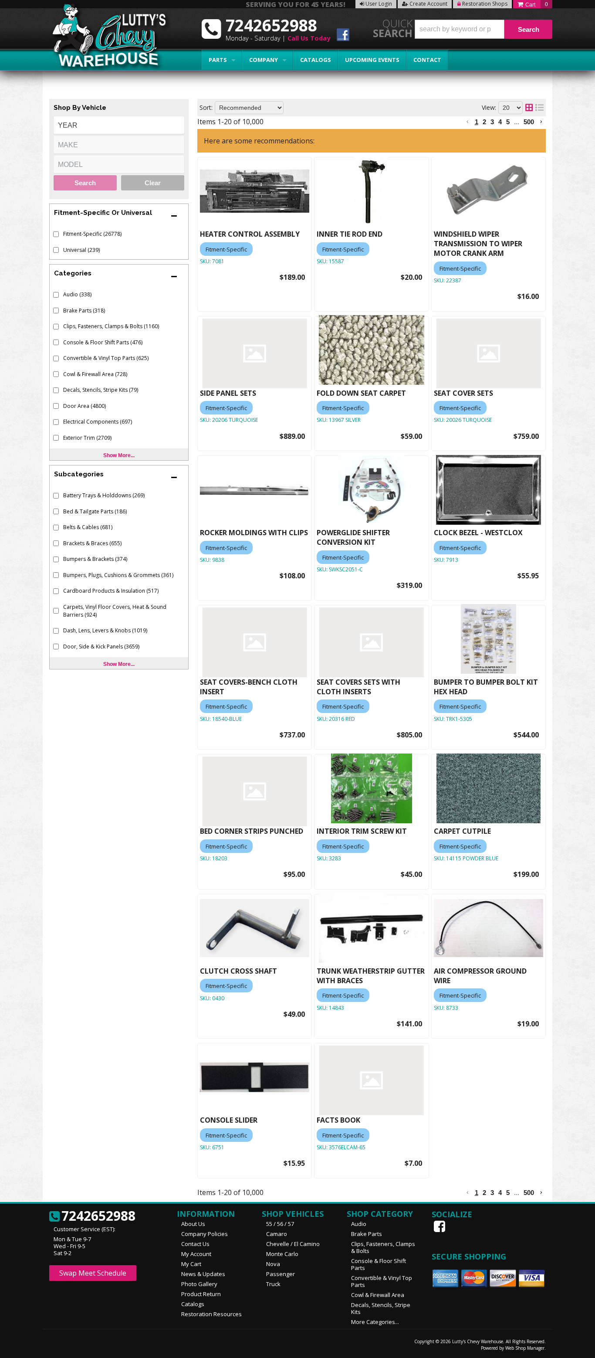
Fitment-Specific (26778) (92, 234)
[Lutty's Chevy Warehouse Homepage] (104, 38)
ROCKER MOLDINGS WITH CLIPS (254, 532)
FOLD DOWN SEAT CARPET (361, 393)
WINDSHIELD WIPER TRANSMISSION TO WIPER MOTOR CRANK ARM (478, 243)
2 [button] (484, 122)
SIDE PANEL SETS (228, 393)
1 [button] (476, 122)
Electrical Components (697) (97, 421)
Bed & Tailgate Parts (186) (95, 511)
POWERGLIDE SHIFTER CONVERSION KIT (353, 537)
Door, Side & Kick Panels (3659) (101, 646)
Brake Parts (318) (84, 310)
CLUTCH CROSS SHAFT (238, 971)
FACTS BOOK (338, 1120)
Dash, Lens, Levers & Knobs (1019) (105, 630)
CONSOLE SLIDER (228, 1120)
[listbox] (119, 125)
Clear (153, 183)
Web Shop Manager (524, 1348)
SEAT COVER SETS (463, 393)
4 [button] (500, 122)
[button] (483, 29)
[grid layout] (529, 107)
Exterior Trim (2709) (87, 437)
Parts (218, 60)
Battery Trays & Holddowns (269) (104, 495)
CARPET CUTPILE (462, 831)
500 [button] (529, 122)
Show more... (119, 455)
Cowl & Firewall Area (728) (95, 374)
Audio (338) (77, 294)
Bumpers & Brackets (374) (95, 559)
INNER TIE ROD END (349, 234)
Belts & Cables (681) (87, 527)
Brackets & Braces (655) (92, 543)
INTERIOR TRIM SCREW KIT (362, 831)
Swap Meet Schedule (92, 1273)
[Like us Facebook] (440, 1226)
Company (263, 60)
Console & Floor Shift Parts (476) (102, 342)
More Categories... (375, 1321)
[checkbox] (56, 234)
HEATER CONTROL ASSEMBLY (250, 234)
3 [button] (492, 122)
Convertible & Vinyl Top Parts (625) (106, 358)
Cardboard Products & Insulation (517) (111, 590)
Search (85, 183)
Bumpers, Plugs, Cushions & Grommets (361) (118, 575)
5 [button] (508, 122)
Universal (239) (81, 250)
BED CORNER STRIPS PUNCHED (251, 831)
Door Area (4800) (84, 406)
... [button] (516, 122)
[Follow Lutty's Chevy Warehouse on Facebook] (343, 36)
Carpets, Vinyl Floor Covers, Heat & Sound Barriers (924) (114, 610)
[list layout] (539, 107)
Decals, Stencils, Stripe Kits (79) (100, 390)
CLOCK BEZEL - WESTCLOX (478, 532)
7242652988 (98, 1216)
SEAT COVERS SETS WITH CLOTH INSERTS (358, 686)
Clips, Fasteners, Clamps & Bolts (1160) (111, 326)
